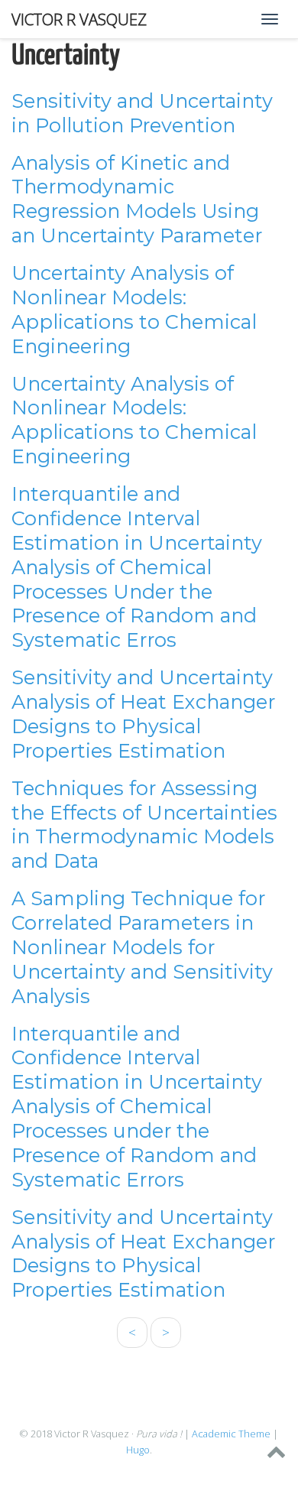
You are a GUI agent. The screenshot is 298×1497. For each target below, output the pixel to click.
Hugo (138, 1449)
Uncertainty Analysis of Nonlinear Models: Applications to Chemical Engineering (134, 309)
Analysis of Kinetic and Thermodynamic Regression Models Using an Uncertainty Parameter (136, 199)
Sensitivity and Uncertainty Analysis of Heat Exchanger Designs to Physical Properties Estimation (143, 713)
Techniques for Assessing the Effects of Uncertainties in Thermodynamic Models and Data (144, 824)
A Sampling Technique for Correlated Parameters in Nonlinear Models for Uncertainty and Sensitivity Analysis (142, 947)
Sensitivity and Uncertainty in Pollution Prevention (142, 113)
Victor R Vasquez (79, 19)
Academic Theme (231, 1433)
